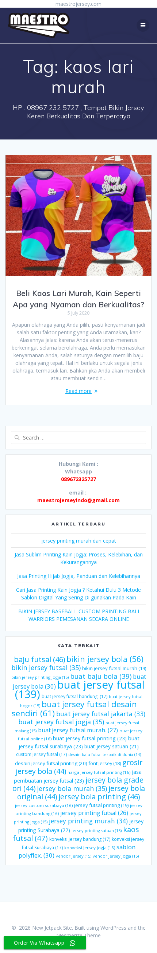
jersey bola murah (72, 788)
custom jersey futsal (41, 754)
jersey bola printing (99, 797)
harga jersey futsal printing (99, 772)
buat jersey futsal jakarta (100, 713)
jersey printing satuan (97, 830)
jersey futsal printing (101, 805)
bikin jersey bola (104, 659)
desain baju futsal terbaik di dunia (104, 754)
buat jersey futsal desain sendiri (74, 708)
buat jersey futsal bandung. (74, 696)
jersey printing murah (88, 820)
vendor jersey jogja (116, 856)
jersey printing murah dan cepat (78, 540)
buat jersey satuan (111, 746)
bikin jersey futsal (46, 667)
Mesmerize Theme (78, 935)
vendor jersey (73, 856)
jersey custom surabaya (44, 805)
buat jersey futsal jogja (61, 721)
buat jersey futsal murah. (78, 730)
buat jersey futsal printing (90, 738)
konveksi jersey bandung (79, 839)
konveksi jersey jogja (89, 847)
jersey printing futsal (94, 813)
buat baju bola (100, 676)
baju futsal (39, 659)
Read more (78, 390)
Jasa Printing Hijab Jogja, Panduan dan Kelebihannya (78, 575)
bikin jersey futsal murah (114, 668)
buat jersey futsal (80, 689)
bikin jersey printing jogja (40, 677)
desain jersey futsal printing (51, 763)
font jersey (105, 763)
